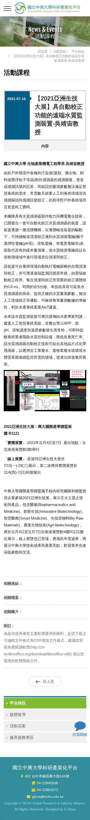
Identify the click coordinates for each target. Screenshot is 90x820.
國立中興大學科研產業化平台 (47, 8)
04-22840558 (47, 783)
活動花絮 (18, 726)
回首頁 (43, 51)
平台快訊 (78, 51)
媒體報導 (18, 714)
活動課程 (59, 51)
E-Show (70, 809)
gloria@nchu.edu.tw (48, 797)
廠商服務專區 (22, 737)
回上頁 (48, 681)
